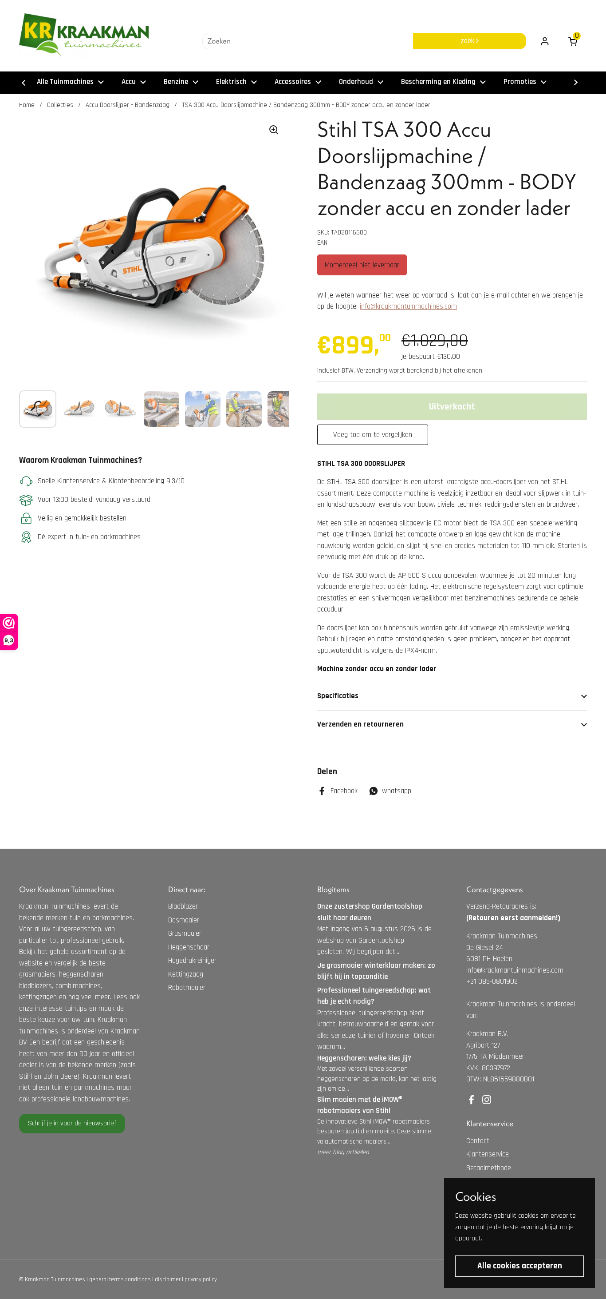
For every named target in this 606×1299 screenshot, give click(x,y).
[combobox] (307, 41)
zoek (468, 41)
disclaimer (168, 1279)
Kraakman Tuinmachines (55, 1279)
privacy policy (201, 1279)
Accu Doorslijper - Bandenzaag (127, 105)
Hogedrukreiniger (192, 960)
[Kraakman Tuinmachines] (84, 35)
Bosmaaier (183, 920)
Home (27, 105)
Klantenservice (487, 1154)
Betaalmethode (488, 1168)
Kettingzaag (185, 974)
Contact (477, 1141)
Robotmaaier (186, 988)
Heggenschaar (188, 947)
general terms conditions (120, 1279)
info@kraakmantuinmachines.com (408, 306)
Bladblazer (183, 906)
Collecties (60, 105)
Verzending (372, 370)
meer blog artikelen (343, 1152)
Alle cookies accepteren (519, 1265)
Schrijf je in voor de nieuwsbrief (72, 1123)
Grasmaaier (184, 933)
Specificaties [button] (337, 696)
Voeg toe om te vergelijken (372, 435)
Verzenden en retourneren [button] (360, 724)
